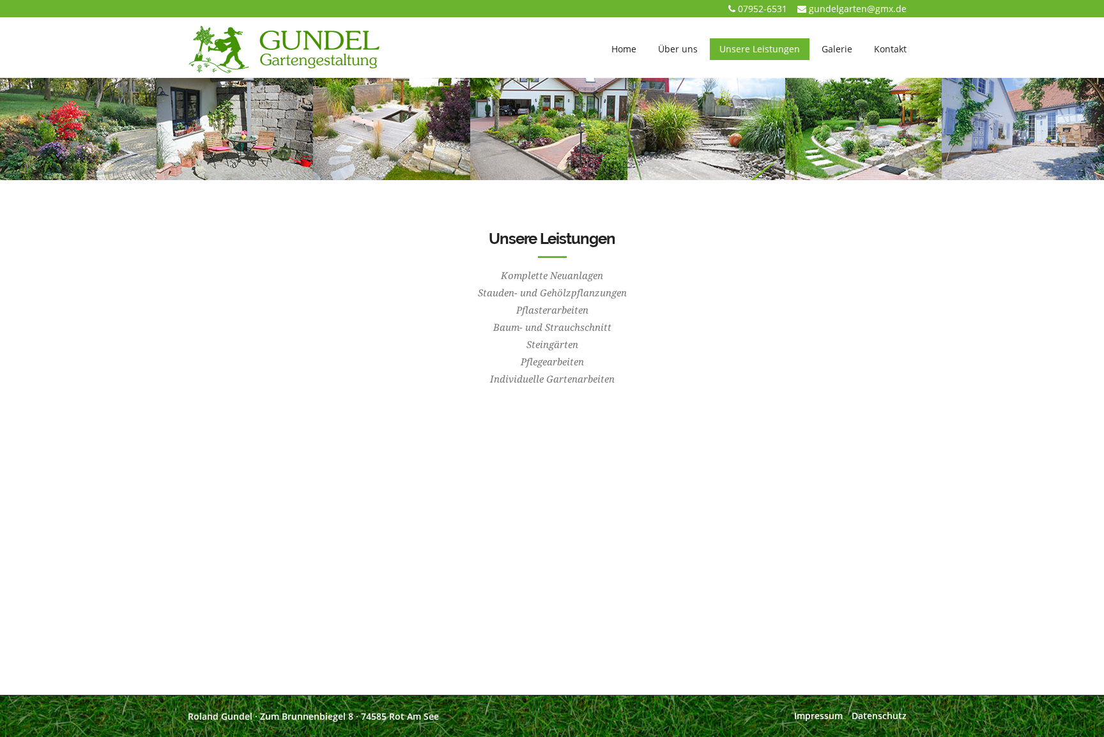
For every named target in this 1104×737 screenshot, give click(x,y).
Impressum (818, 716)
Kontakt (890, 49)
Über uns (678, 49)
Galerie (837, 49)
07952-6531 (762, 9)
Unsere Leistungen (759, 49)
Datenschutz (879, 716)
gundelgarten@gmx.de (858, 9)
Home (623, 49)
